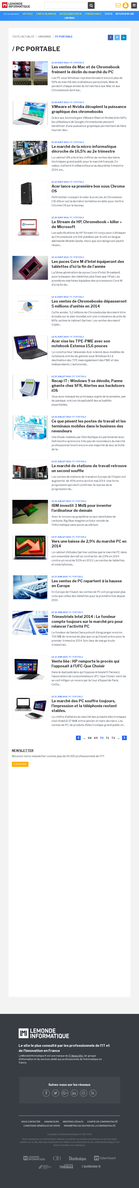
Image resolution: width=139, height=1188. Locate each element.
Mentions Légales (73, 1122)
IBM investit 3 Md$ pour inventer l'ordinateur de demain (82, 508)
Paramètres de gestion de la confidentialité (89, 1126)
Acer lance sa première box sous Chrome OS (88, 188)
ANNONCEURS (51, 1122)
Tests (108, 13)
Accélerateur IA (70, 13)
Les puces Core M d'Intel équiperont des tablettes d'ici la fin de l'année (88, 264)
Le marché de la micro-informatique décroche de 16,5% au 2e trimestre (84, 149)
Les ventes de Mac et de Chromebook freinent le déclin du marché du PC (86, 69)
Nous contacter (30, 1122)
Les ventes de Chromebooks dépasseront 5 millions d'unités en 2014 (89, 303)
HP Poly (28, 13)
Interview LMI (125, 13)
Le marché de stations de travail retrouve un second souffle (89, 468)
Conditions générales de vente (42, 1126)
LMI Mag (69, 18)
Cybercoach (93, 13)
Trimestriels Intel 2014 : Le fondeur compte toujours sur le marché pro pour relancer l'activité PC (87, 621)
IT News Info (76, 1055)
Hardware (44, 36)
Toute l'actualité (23, 36)
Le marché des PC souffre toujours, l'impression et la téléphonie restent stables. (84, 706)
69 (96, 738)
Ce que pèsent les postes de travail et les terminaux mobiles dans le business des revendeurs (89, 426)
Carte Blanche (46, 13)
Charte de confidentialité (102, 1122)
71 (107, 738)
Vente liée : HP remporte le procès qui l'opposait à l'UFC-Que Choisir (85, 663)
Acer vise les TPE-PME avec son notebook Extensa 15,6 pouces (81, 343)
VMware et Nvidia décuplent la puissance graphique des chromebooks (89, 109)
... (84, 738)
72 (113, 738)
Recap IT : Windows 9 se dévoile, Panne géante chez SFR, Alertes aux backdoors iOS (88, 386)
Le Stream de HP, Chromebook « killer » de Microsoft (87, 224)
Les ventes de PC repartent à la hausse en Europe (87, 583)
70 (102, 738)
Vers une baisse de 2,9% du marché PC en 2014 (89, 543)
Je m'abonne (20, 764)
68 (90, 738)
